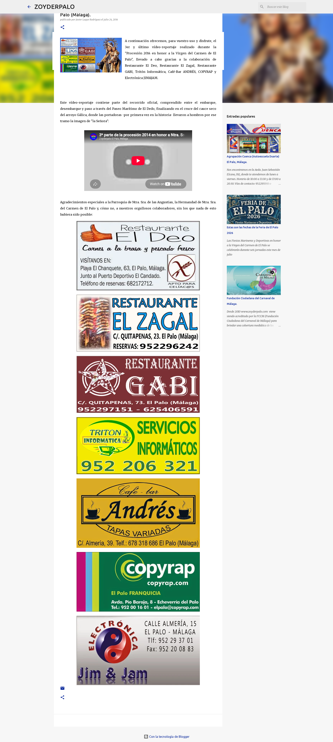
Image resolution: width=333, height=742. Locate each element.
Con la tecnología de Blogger (168, 736)
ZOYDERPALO (54, 6)
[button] (62, 27)
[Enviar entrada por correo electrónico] (62, 689)
